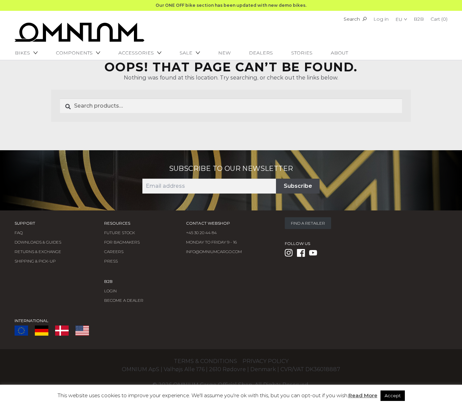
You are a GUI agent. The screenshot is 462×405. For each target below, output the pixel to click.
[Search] (365, 19)
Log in (381, 19)
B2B (419, 19)
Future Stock (119, 232)
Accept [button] (393, 395)
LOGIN (110, 290)
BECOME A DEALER (123, 300)
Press (111, 261)
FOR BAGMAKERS (122, 242)
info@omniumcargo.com (214, 251)
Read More (362, 395)
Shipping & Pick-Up (35, 261)
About (339, 53)
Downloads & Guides (38, 242)
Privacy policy (265, 361)
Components (74, 53)
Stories (302, 53)
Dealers (261, 53)
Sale (186, 53)
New (224, 53)
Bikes (22, 53)
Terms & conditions (205, 361)
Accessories (136, 53)
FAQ (19, 232)
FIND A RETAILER (308, 223)
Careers (113, 251)
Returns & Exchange (38, 251)
